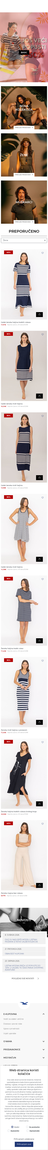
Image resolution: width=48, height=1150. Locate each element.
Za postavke (34, 1127)
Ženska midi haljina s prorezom (14, 730)
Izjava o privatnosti (11, 1029)
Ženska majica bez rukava (12, 893)
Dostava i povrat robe (12, 1024)
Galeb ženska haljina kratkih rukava (16, 322)
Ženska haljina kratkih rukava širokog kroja (19, 811)
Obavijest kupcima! (14, 954)
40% (8, 252)
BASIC (24, 52)
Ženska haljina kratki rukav (12, 648)
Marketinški (35, 1131)
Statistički (15, 1131)
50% (8, 415)
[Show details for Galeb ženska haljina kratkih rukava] (24, 284)
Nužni (16, 1127)
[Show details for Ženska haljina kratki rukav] (24, 610)
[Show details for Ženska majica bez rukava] (24, 855)
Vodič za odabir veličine (13, 1019)
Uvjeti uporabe (9, 1033)
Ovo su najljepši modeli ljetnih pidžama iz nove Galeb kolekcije (21, 941)
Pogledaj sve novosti (23, 978)
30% (8, 334)
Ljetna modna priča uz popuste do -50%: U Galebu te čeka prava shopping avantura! (24, 968)
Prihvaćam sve (24, 1144)
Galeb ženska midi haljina (12, 404)
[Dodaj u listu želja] (42, 252)
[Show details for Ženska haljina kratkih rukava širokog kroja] (24, 774)
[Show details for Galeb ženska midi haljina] (24, 366)
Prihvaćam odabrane (24, 1139)
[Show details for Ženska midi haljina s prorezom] (24, 692)
